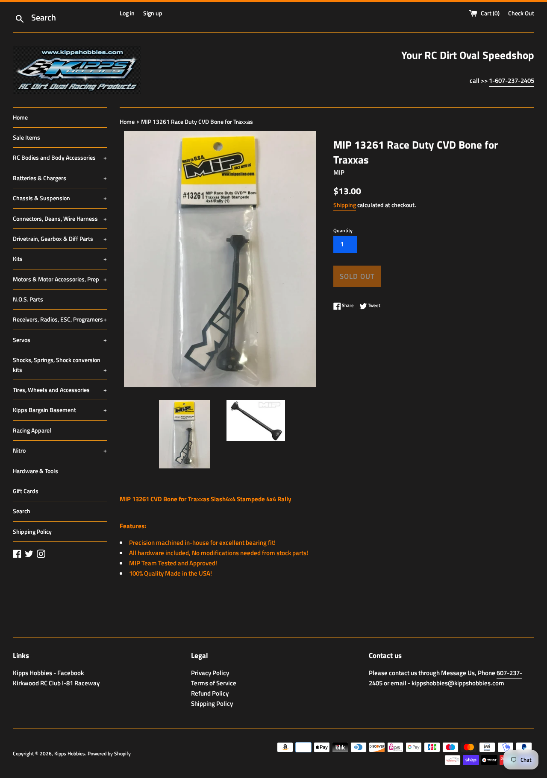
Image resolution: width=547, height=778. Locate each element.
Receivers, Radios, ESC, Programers (60, 319)
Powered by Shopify (109, 753)
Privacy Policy (210, 673)
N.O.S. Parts (28, 299)
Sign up (152, 13)
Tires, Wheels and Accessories (60, 389)
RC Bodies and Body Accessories (60, 157)
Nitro (60, 450)
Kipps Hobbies (69, 753)
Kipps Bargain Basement (60, 409)
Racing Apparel (32, 430)
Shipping (344, 204)
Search (21, 510)
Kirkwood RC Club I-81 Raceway (56, 683)
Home (20, 117)
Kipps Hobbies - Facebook (48, 673)
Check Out (521, 13)
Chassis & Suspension (60, 197)
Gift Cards (25, 490)
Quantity (343, 230)
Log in (127, 13)
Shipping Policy (32, 531)
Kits (60, 258)
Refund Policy (210, 693)
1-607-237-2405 (511, 80)
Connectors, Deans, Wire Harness (60, 218)
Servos (60, 339)
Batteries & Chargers (60, 177)
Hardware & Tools (35, 470)
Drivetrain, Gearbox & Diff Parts (60, 238)
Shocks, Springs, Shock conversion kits (60, 364)
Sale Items (26, 137)
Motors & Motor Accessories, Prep (60, 279)
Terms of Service (213, 683)
